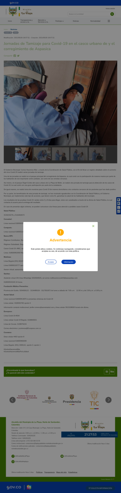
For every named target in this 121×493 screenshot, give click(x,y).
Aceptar (51, 262)
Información (68, 262)
